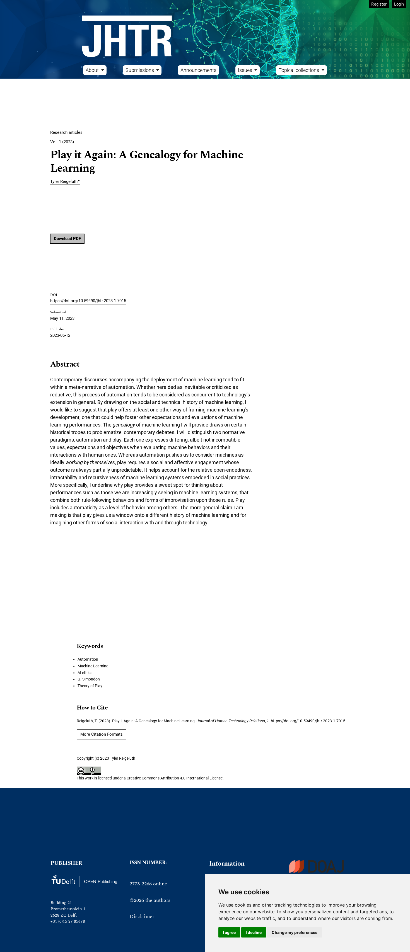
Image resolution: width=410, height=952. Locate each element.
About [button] (93, 70)
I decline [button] (254, 932)
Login (399, 4)
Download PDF (67, 238)
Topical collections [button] (299, 70)
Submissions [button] (140, 70)
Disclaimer (142, 916)
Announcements (198, 70)
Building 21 (61, 903)
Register (379, 4)
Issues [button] (245, 70)
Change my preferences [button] (294, 932)
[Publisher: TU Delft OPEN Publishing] (84, 880)
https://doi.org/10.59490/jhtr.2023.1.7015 (88, 300)
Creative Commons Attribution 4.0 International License (175, 778)
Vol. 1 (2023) (62, 141)
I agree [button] (229, 932)
